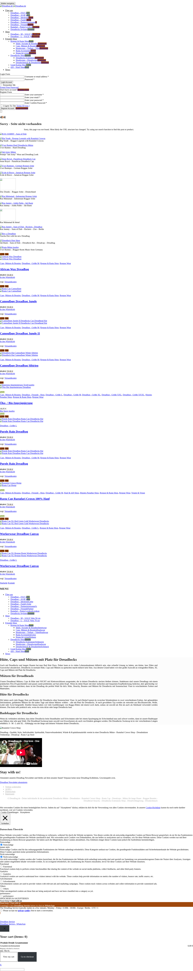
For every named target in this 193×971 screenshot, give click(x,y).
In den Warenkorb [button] (7, 277)
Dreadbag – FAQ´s (20, 13)
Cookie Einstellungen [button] (10, 812)
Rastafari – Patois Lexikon (25, 27)
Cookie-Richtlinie (153, 807)
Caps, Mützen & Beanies (30, 46)
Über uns (9, 10)
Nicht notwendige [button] (7, 854)
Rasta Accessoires (26, 51)
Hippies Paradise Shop (89, 493)
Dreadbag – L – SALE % (25, 36)
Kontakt (11, 583)
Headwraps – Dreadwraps (31, 60)
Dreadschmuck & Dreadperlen (32, 62)
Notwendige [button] (5, 842)
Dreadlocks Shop (21, 55)
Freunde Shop (11, 39)
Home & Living (26, 53)
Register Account (7, 108)
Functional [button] (4, 864)
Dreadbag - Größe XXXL (133, 395)
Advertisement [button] (6, 879)
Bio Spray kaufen (7, 411)
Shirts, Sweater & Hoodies (31, 43)
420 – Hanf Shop (20, 67)
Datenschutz (10, 791)
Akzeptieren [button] (25, 812)
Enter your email (32, 97)
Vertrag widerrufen (13, 787)
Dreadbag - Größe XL (91, 395)
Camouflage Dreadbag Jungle (18, 301)
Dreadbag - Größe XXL (112, 395)
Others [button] (3, 886)
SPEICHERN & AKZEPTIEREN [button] (14, 898)
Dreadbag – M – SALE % (25, 34)
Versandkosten (10, 282)
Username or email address (37, 76)
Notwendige (8, 845)
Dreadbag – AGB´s (20, 15)
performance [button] (5, 893)
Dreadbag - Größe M (30, 263)
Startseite (3, 583)
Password (29, 79)
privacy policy (24, 910)
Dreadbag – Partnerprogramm (24, 22)
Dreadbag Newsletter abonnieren (13, 782)
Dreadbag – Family (21, 20)
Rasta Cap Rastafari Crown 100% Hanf (25, 498)
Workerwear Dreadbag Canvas (19, 533)
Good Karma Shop (21, 65)
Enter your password (34, 100)
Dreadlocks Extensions (30, 58)
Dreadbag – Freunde (22, 25)
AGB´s (8, 789)
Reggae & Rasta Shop (22, 41)
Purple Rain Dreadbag (14, 431)
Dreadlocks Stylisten (22, 29)
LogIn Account (6, 82)
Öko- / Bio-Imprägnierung (16, 403)
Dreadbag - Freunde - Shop (33, 395)
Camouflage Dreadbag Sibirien (19, 365)
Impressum (9, 794)
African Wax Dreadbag (14, 269)
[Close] (4, 928)
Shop (7, 32)
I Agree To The (16, 106)
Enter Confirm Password (36, 103)
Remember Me (9, 85)
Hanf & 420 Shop (71, 493)
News (7, 70)
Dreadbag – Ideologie (22, 17)
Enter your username (34, 95)
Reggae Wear (65, 263)
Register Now (23, 90)
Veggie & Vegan (138, 493)
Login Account (22, 108)
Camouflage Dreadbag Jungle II (20, 333)
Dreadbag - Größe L (54, 395)
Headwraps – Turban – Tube (32, 48)
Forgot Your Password (9, 87)
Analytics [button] (4, 871)
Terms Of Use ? (23, 106)
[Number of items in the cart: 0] (1, 111)
